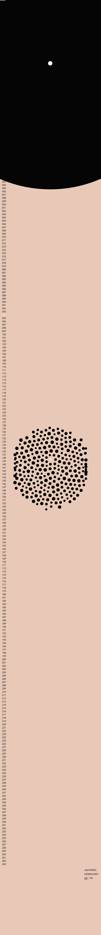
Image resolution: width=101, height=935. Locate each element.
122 (4, 406)
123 (4, 409)
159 (4, 526)
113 (4, 376)
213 (4, 701)
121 (4, 402)
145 (4, 480)
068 (4, 230)
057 (4, 194)
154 (4, 510)
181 (4, 597)
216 (4, 711)
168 (4, 555)
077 (4, 259)
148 (4, 490)
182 (4, 601)
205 (4, 675)
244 (4, 802)
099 (4, 331)
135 (4, 448)
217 (4, 714)
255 (4, 838)
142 (4, 471)
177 (4, 584)
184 (4, 607)
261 (4, 857)
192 (4, 633)
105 (4, 350)
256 (4, 841)
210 (4, 692)
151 (4, 500)
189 (4, 623)
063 (4, 214)
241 (4, 792)
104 (4, 347)
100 (4, 334)
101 (4, 337)
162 (4, 536)
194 (4, 640)
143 (4, 474)
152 (4, 503)
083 (4, 279)
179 (4, 591)
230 (4, 757)
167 (4, 552)
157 (4, 519)
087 (4, 292)
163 (4, 539)
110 (4, 367)
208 (4, 685)
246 (4, 809)
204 (4, 672)
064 (4, 217)
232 (4, 763)
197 (4, 649)
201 (4, 662)
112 (4, 373)
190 (4, 627)
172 (4, 568)
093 (4, 311)
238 (4, 783)
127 (4, 422)
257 (4, 844)
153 (4, 506)
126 (4, 419)
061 (4, 207)
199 (4, 656)
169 (4, 558)
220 (4, 724)
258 (4, 848)
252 (4, 828)
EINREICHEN (91, 874)
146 (4, 484)
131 (4, 435)
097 (4, 324)
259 (4, 851)
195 (4, 643)
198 (4, 653)
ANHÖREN (90, 870)
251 (4, 825)
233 (4, 766)
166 (4, 549)
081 (4, 272)
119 (4, 396)
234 (4, 770)
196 (4, 646)
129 (4, 428)
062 (4, 211)
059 (4, 201)
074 (4, 250)
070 (4, 237)
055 (4, 188)
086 (4, 289)
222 (4, 731)
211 (4, 695)
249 (4, 818)
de (85, 878)
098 (4, 328)
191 (4, 630)
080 (4, 269)
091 (4, 305)
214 (4, 705)
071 (4, 240)
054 (4, 185)
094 (4, 315)
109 (4, 363)
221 (4, 727)
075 (4, 253)
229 (4, 753)
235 (4, 773)
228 (4, 750)
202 (4, 666)
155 (4, 513)
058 (4, 198)
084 (4, 282)
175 (4, 578)
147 (4, 487)
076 (4, 256)
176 (4, 581)
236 (4, 776)
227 (4, 747)
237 (4, 779)
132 (4, 438)
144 (4, 477)
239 (4, 786)
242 (4, 796)
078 (4, 263)
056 (4, 191)
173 (4, 571)
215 (4, 708)
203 (4, 669)
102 (4, 341)
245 (4, 805)
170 (4, 562)
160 (4, 529)
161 (4, 532)
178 (4, 588)
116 (4, 386)
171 (4, 565)
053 (4, 181)
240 (4, 789)
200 (4, 659)
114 (4, 380)
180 (4, 594)
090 (4, 302)
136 (4, 451)
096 (4, 321)
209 (4, 688)
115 (4, 383)
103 (4, 344)
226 (4, 744)
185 (4, 610)
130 (4, 432)
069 (4, 233)
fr (91, 878)
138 (4, 458)
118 (4, 393)
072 (4, 243)
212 (4, 698)
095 (4, 318)
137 (4, 454)
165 (4, 545)
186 (4, 614)
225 (4, 740)
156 (4, 516)
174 (4, 575)
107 (4, 357)
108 (4, 360)
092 (4, 308)
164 (4, 542)
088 (4, 295)
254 (4, 835)
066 (4, 224)
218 (4, 718)
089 (4, 298)
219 (4, 721)
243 (4, 799)
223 (4, 734)
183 (4, 604)
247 (4, 812)
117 (4, 389)
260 (4, 854)
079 (4, 266)
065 (4, 220)
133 (4, 441)
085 (4, 285)
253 (4, 831)
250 (4, 822)
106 (4, 354)
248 (4, 815)
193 (4, 636)
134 (4, 445)
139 (4, 461)
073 (4, 246)
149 (4, 493)
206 (4, 679)
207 (4, 682)
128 (4, 425)
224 (4, 737)
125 (4, 415)
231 (4, 760)
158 (4, 523)
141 (4, 467)
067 (4, 227)
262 (4, 861)
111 (4, 370)
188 (4, 620)
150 (4, 497)
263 (4, 864)
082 (4, 276)
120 (4, 399)
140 (4, 464)
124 (4, 412)
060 (4, 204)
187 (4, 617)
